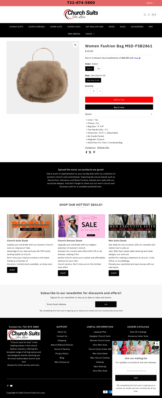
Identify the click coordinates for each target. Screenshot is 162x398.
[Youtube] (11, 386)
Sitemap (100, 362)
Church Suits (16, 26)
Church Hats (73, 26)
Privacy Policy (61, 353)
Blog (62, 357)
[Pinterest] (8, 386)
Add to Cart (119, 99)
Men (151, 26)
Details (88, 114)
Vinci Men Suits (100, 345)
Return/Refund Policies (62, 345)
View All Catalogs (138, 332)
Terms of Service (62, 349)
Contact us (90, 148)
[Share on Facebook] (87, 152)
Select (89, 69)
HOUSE (89, 34)
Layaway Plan (100, 332)
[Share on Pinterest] (94, 152)
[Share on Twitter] (90, 152)
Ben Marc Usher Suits (138, 340)
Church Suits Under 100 (100, 349)
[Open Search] (145, 15)
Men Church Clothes (100, 357)
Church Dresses (36, 26)
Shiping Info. (103, 148)
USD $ (149, 3)
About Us (62, 332)
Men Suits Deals (100, 353)
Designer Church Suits (100, 336)
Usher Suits (56, 26)
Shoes (112, 26)
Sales (122, 26)
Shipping (62, 340)
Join (105, 304)
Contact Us (62, 336)
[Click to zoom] (75, 45)
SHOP (12, 270)
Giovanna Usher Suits (138, 336)
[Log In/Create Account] (149, 15)
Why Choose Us (62, 362)
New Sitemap (100, 366)
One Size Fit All (93, 80)
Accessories (137, 26)
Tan (98, 69)
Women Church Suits (100, 340)
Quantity (89, 86)
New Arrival (74, 34)
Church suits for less (34, 392)
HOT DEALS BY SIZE (94, 26)
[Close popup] (157, 344)
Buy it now (119, 107)
